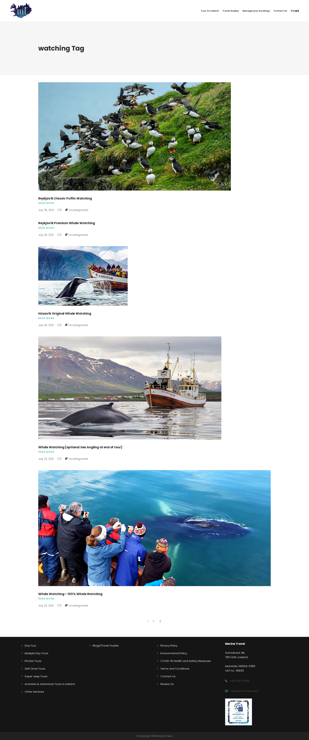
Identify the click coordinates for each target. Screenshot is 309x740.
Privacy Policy (169, 645)
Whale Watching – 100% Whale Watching (70, 594)
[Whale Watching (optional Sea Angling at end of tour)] (129, 387)
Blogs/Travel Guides (106, 645)
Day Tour (30, 645)
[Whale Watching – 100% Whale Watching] (154, 528)
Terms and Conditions (174, 668)
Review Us (167, 684)
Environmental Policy (173, 653)
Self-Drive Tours (35, 668)
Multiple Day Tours (36, 653)
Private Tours (33, 661)
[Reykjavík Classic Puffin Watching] (134, 136)
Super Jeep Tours (36, 676)
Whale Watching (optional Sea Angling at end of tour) (80, 447)
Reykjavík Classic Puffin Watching (65, 198)
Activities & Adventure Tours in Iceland (50, 684)
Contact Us (167, 676)
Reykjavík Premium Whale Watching (66, 223)
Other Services (34, 692)
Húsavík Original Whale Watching (64, 313)
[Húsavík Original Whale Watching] (83, 276)
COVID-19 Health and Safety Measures (185, 661)
